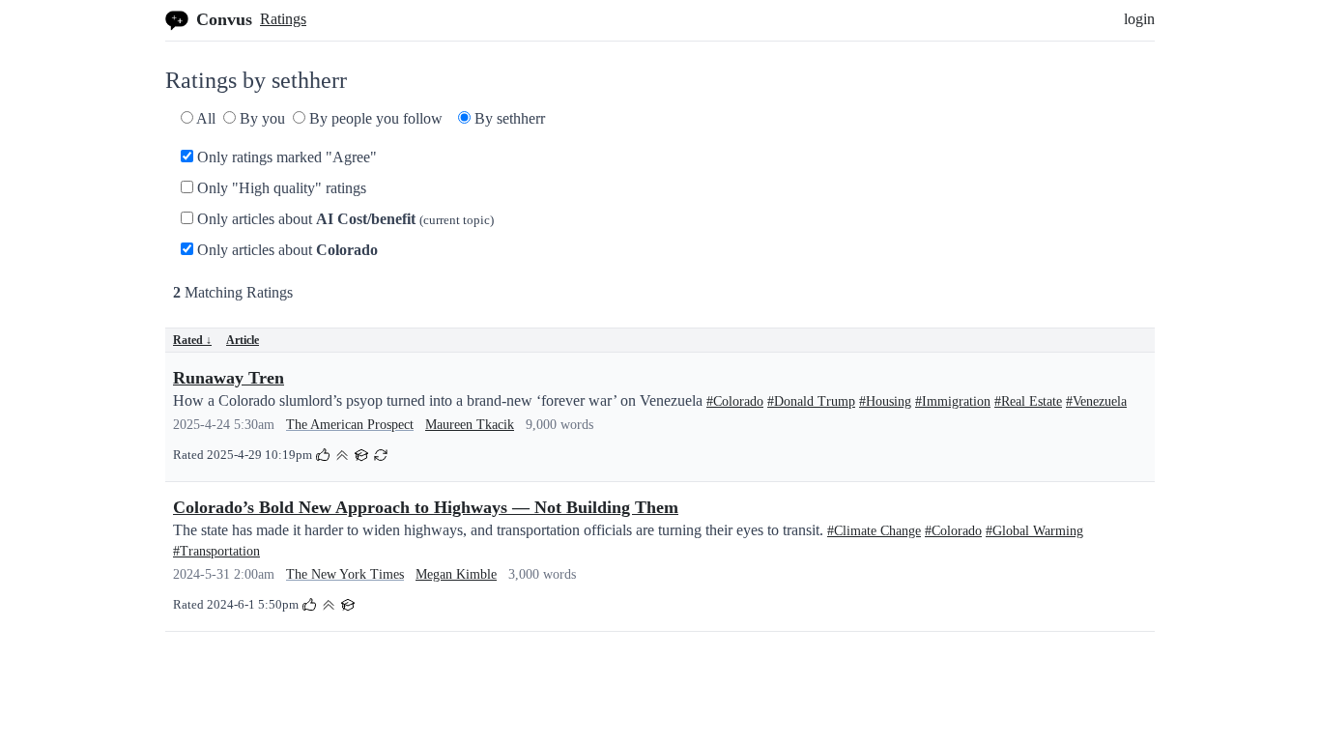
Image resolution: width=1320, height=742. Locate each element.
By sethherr (508, 118)
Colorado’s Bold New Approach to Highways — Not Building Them (425, 507)
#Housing (885, 401)
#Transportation (216, 551)
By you (260, 118)
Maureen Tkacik (469, 424)
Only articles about (343, 219)
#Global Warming (1034, 531)
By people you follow (374, 118)
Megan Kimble (456, 574)
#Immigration (952, 401)
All (204, 118)
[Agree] (322, 453)
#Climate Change (874, 531)
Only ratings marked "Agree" (285, 157)
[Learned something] (361, 453)
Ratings (283, 19)
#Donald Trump (811, 401)
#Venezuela (1096, 401)
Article (242, 340)
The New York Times (345, 574)
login (1139, 19)
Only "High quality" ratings (279, 188)
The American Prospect (350, 424)
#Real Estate (1028, 401)
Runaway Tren (228, 377)
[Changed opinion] (380, 453)
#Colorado (734, 401)
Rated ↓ (192, 340)
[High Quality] (342, 453)
